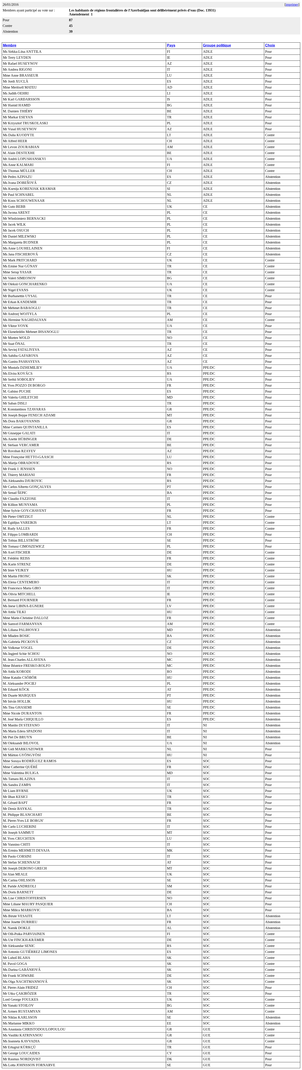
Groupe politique (217, 45)
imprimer (292, 4)
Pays (171, 45)
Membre (9, 45)
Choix (270, 45)
